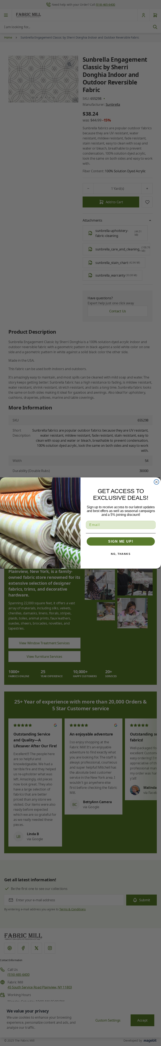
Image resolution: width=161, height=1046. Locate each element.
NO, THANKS (121, 553)
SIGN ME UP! (120, 541)
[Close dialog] (156, 481)
